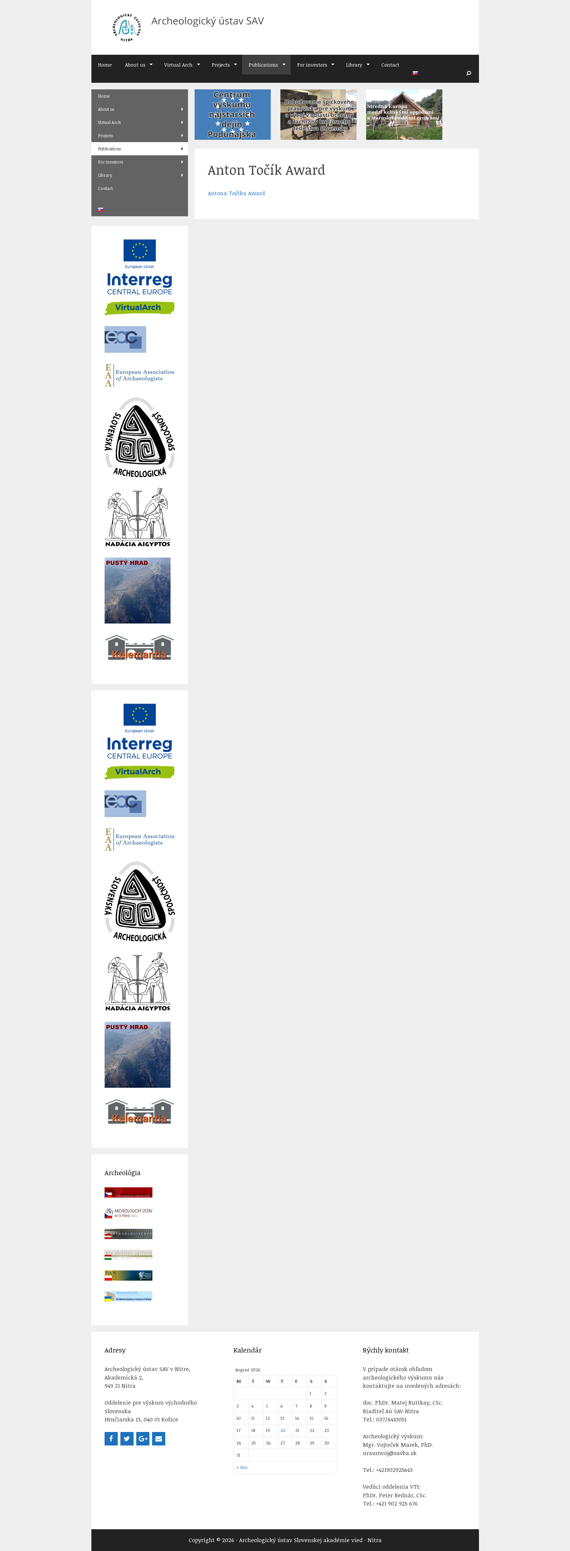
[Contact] (158, 1438)
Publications (263, 64)
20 (282, 1430)
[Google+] (142, 1438)
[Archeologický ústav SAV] (185, 27)
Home (105, 64)
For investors (312, 64)
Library (354, 64)
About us (135, 64)
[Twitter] (127, 1438)
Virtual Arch (178, 64)
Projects (221, 64)
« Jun (242, 1467)
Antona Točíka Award (236, 193)
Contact (390, 64)
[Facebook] (111, 1438)
